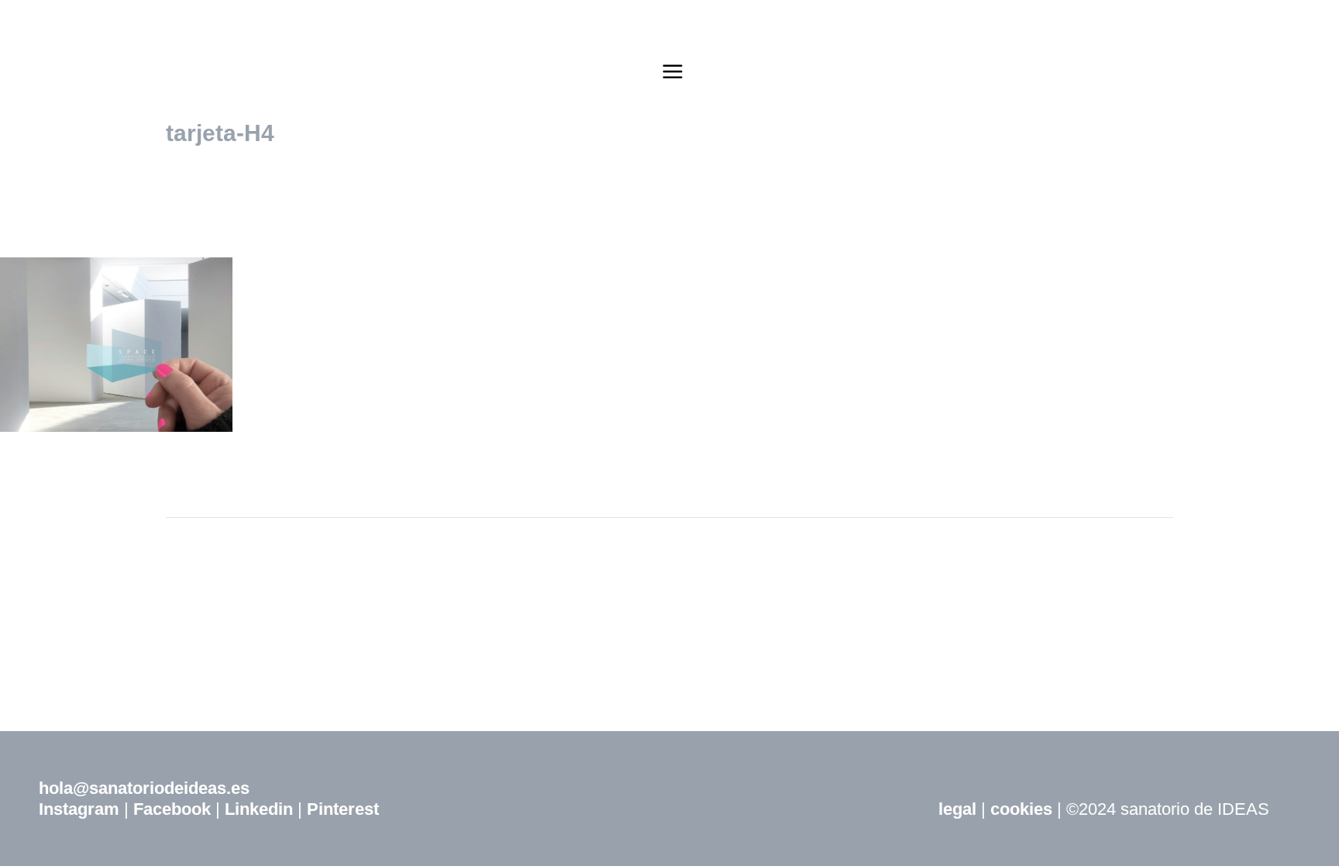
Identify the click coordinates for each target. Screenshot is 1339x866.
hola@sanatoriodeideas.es (144, 788)
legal (957, 809)
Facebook (172, 809)
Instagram (79, 809)
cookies (1021, 809)
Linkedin (259, 809)
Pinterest (343, 809)
